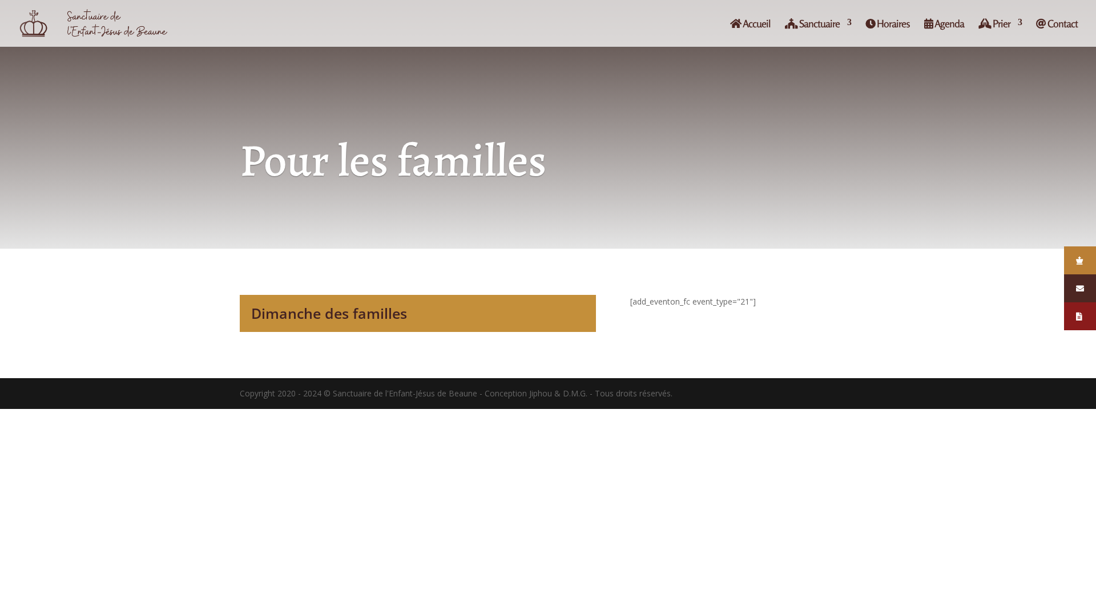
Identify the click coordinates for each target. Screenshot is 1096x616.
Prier (1000, 24)
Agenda (948, 24)
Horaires (892, 24)
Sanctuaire (818, 24)
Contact (1062, 24)
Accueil (756, 24)
